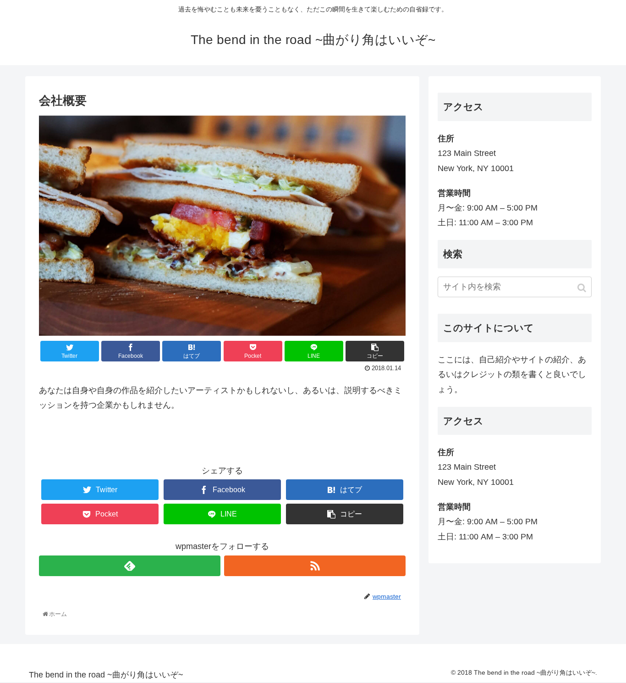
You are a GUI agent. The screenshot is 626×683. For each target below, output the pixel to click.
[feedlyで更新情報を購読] (129, 565)
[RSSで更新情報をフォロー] (315, 565)
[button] (583, 288)
